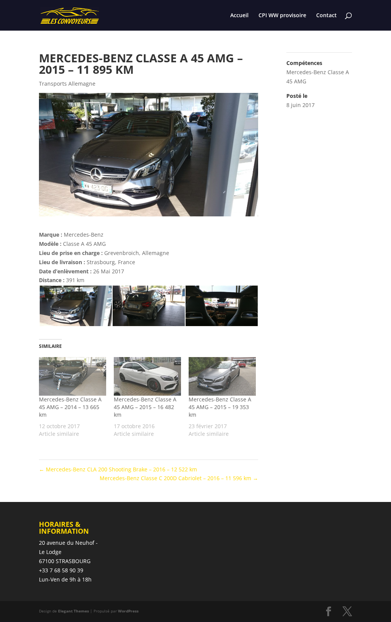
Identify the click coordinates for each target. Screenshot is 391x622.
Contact (326, 16)
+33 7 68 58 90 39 (61, 570)
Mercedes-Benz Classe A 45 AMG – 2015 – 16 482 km (145, 407)
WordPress (128, 611)
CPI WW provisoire (282, 16)
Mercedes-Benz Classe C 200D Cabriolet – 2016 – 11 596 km (179, 478)
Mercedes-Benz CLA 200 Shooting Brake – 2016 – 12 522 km (118, 469)
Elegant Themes (73, 611)
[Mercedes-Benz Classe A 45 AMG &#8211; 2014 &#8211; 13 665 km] (72, 376)
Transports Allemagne (67, 83)
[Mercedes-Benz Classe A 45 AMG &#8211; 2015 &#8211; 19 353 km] (222, 376)
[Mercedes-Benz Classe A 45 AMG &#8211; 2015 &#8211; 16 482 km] (147, 376)
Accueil (239, 16)
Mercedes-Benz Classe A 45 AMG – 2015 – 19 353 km (220, 407)
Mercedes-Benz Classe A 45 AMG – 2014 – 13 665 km (70, 407)
